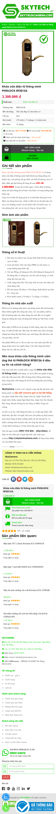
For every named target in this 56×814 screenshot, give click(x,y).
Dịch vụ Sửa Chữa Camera (16, 742)
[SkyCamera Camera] (28, 11)
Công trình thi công (13, 738)
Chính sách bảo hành (13, 703)
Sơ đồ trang (10, 684)
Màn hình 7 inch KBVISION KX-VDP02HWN (23, 567)
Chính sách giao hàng (14, 699)
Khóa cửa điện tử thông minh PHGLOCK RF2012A (23, 172)
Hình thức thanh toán (13, 715)
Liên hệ (8, 688)
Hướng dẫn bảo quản (13, 707)
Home (4, 24)
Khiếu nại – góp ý (12, 675)
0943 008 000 (46, 131)
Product (12, 24)
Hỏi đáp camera (11, 726)
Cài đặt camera (11, 734)
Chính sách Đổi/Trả (13, 711)
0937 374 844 (21, 131)
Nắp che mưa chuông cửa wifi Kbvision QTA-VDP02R (26, 590)
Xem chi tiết (36, 137)
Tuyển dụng (10, 680)
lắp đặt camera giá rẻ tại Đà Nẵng (33, 392)
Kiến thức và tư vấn (13, 730)
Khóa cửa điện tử (24, 24)
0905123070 (19, 653)
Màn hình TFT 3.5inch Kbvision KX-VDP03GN (23, 543)
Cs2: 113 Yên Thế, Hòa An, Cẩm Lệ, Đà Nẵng (23, 649)
